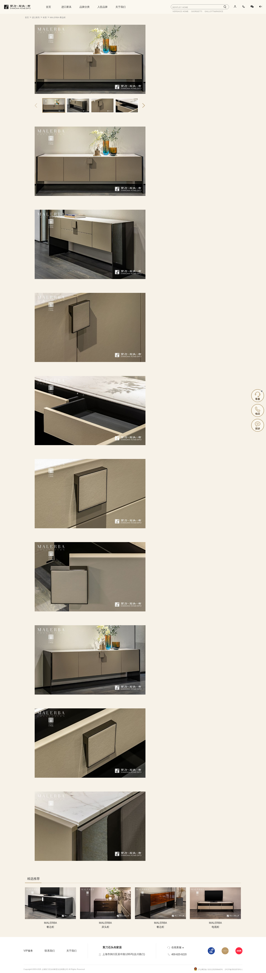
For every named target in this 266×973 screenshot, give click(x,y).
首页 (48, 6)
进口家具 (66, 6)
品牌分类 (84, 6)
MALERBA (178, 44)
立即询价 (181, 65)
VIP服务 (28, 950)
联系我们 (50, 950)
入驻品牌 (102, 6)
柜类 (45, 17)
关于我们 (120, 6)
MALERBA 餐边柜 (58, 17)
